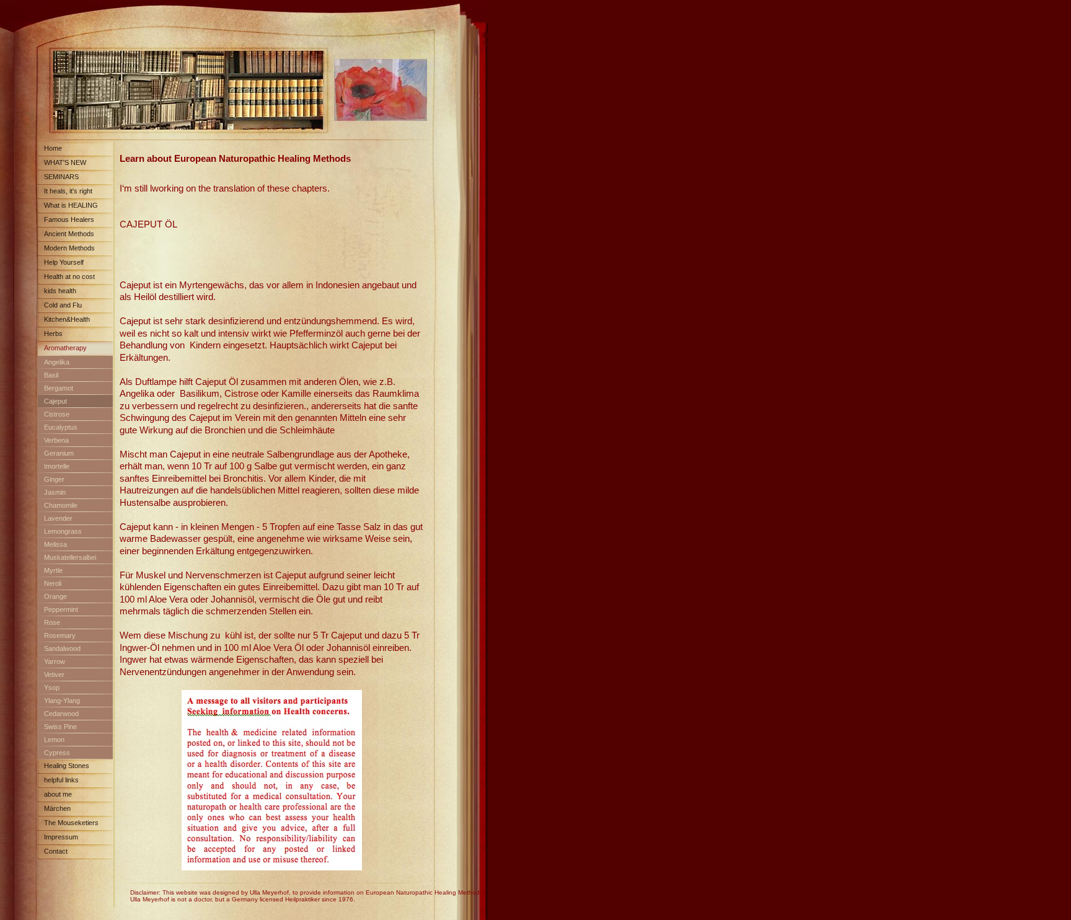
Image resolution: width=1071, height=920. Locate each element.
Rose (52, 622)
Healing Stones (66, 765)
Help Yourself (64, 262)
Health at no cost (69, 276)
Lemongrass (63, 531)
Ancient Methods (69, 233)
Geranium (59, 453)
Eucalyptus (60, 427)
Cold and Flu (63, 305)
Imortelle (56, 466)
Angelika (56, 362)
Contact (56, 851)
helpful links (61, 780)
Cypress (57, 752)
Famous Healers (69, 219)
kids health (60, 290)
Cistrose (56, 414)
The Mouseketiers (71, 822)
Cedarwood (61, 713)
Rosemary (60, 635)
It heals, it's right (68, 191)
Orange (55, 596)
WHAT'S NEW (65, 162)
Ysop (52, 687)
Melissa (55, 544)
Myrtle (53, 570)
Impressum (61, 837)
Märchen (57, 808)
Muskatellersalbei (70, 557)
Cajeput (55, 401)
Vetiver (54, 674)
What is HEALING (71, 205)
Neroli (52, 583)
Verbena (56, 440)
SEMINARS (61, 176)
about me (58, 794)
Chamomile (60, 505)
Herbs (53, 333)
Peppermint (61, 609)
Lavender (58, 518)
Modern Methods (69, 248)
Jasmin (55, 492)
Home (53, 148)
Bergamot (58, 388)
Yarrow (54, 661)
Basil (51, 375)
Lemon (54, 739)
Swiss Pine (60, 726)
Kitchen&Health (67, 319)
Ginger (54, 479)
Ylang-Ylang (62, 700)
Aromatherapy (65, 348)
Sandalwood (62, 648)
